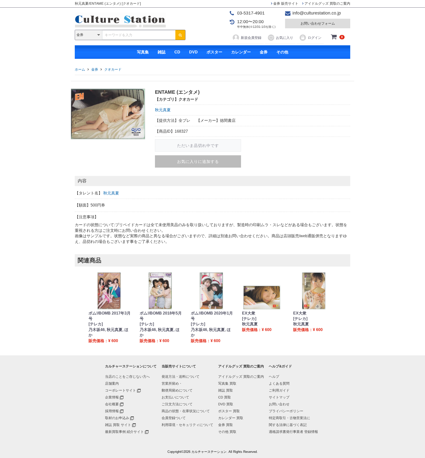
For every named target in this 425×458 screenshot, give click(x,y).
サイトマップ (279, 397)
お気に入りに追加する (198, 161)
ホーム (80, 69)
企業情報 (112, 397)
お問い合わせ (279, 404)
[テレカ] (96, 324)
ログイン (314, 38)
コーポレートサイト (120, 390)
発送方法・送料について (180, 377)
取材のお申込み (117, 418)
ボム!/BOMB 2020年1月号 (212, 316)
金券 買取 (225, 425)
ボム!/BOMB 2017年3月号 (110, 316)
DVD (193, 52)
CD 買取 (224, 397)
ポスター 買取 (229, 411)
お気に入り (284, 38)
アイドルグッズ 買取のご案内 (327, 3)
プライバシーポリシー (286, 411)
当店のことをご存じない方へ (127, 377)
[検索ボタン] (180, 35)
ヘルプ (274, 377)
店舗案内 (112, 383)
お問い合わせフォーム (318, 23)
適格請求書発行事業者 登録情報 (293, 432)
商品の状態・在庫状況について (186, 411)
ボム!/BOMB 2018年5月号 (161, 316)
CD (177, 52)
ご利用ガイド (279, 390)
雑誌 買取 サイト (118, 425)
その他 (282, 52)
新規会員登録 (251, 38)
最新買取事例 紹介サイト (124, 432)
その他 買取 (227, 432)
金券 (264, 52)
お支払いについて (175, 397)
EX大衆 (248, 313)
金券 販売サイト (285, 3)
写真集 (143, 52)
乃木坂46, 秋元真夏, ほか (108, 332)
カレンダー (241, 52)
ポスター (214, 52)
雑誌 (162, 52)
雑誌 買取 (225, 390)
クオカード (112, 69)
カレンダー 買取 (230, 418)
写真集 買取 (227, 383)
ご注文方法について (177, 404)
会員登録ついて (174, 418)
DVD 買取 (225, 404)
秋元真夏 (163, 110)
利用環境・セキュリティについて (187, 425)
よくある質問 (279, 383)
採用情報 (112, 411)
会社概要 (112, 404)
